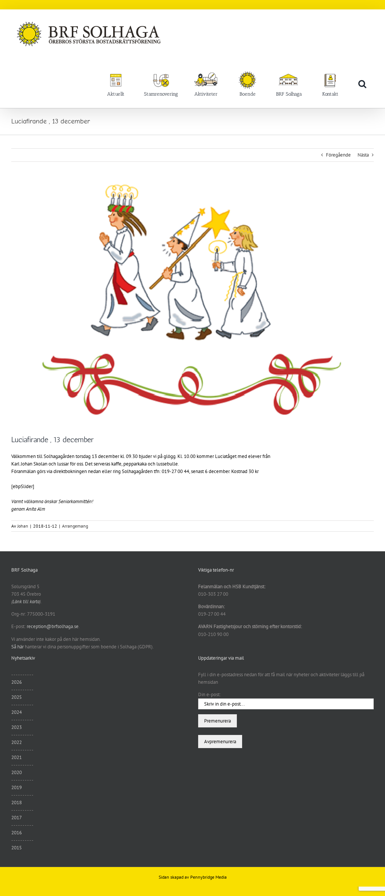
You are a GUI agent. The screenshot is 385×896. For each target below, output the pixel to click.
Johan (22, 526)
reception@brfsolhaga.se (53, 626)
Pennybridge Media (208, 877)
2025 (16, 697)
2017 (16, 817)
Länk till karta (25, 601)
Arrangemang (75, 526)
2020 (16, 772)
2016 (16, 832)
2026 (16, 682)
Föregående (338, 155)
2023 (16, 727)
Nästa (363, 155)
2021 (16, 757)
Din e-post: (209, 694)
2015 (16, 847)
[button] (362, 83)
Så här (17, 646)
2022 (16, 742)
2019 (16, 787)
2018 (16, 802)
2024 (16, 712)
